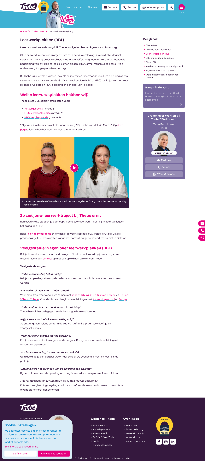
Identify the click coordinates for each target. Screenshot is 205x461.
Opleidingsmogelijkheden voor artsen (162, 76)
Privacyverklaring (100, 458)
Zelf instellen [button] (20, 453)
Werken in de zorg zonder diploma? (164, 66)
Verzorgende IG (33, 108)
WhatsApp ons (155, 7)
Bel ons (131, 7)
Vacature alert (75, 7)
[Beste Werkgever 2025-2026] (43, 7)
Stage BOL (151, 62)
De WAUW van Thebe (104, 437)
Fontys (123, 299)
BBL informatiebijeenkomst (160, 57)
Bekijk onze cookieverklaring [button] (21, 446)
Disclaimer (82, 458)
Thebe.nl (92, 7)
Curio (93, 295)
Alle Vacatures (100, 425)
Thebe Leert (37, 31)
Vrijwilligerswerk (101, 429)
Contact (112, 7)
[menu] (182, 7)
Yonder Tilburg (80, 295)
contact (47, 258)
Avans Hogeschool (104, 299)
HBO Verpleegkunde (36, 117)
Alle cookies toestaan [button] (54, 453)
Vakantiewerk (100, 433)
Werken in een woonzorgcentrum (135, 439)
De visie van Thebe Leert (159, 49)
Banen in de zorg (134, 429)
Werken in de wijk (135, 433)
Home (23, 31)
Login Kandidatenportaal (103, 443)
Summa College (106, 295)
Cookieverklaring (122, 458)
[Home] (28, 6)
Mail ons (166, 160)
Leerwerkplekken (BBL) (158, 53)
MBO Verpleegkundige (37, 113)
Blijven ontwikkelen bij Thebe (161, 70)
